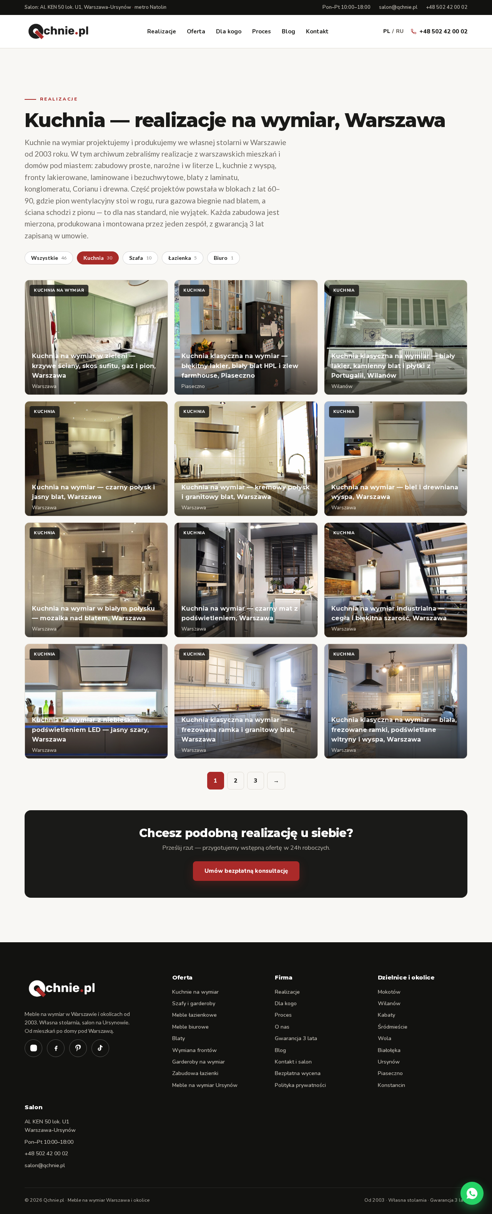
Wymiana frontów (194, 1050)
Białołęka (389, 1050)
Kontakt (317, 31)
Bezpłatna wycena (298, 1073)
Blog (288, 31)
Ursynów (389, 1061)
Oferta (196, 31)
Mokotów (389, 992)
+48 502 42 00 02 (446, 7)
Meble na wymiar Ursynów (205, 1085)
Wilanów (389, 1003)
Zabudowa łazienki (195, 1073)
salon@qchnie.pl (398, 7)
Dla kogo (228, 31)
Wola (384, 1038)
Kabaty (386, 1015)
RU (400, 31)
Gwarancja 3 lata (296, 1038)
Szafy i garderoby (193, 1003)
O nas (282, 1027)
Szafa (140, 257)
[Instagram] (33, 1048)
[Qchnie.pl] (59, 31)
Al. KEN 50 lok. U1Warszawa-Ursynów (50, 1126)
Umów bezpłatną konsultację (246, 871)
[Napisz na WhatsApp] (472, 1193)
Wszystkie (48, 257)
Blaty (178, 1038)
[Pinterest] (78, 1048)
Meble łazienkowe (194, 1015)
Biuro (223, 257)
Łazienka (182, 257)
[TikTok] (100, 1048)
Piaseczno (390, 1073)
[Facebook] (56, 1048)
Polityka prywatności (300, 1085)
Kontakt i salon (293, 1061)
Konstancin (391, 1085)
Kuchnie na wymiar (195, 992)
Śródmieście (392, 1027)
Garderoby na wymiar (198, 1061)
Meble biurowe (190, 1027)
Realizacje (161, 31)
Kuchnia (97, 257)
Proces (261, 31)
